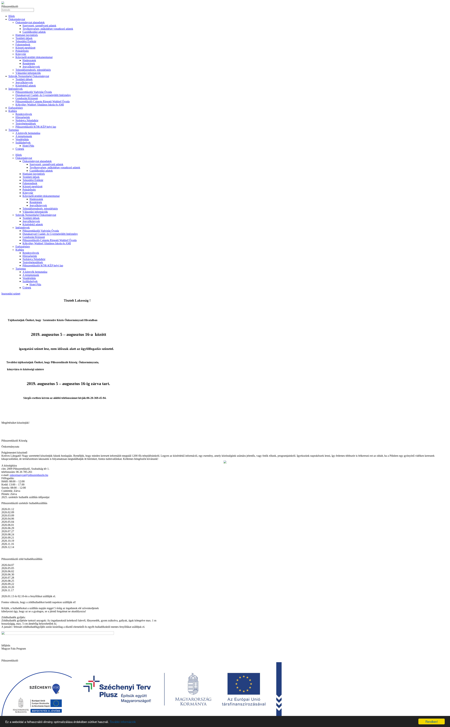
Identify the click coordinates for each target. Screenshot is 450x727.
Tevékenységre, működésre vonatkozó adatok (47, 28)
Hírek (11, 16)
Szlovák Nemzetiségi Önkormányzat (28, 76)
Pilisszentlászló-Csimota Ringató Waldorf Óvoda (42, 101)
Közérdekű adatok (25, 85)
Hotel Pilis (28, 145)
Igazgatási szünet (10, 293)
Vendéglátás (22, 139)
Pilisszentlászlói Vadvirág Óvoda (33, 91)
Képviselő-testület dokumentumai (34, 57)
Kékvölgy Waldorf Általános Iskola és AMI (39, 104)
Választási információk (28, 72)
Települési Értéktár (25, 41)
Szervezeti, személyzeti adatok (39, 25)
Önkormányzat (16, 19)
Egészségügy (15, 107)
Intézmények (15, 88)
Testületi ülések (24, 38)
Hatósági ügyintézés (26, 35)
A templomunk (23, 136)
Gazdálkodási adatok (34, 31)
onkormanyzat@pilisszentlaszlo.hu (29, 475)
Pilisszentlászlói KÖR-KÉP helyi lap (35, 126)
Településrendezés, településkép (33, 69)
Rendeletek (28, 63)
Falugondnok (22, 44)
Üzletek (19, 148)
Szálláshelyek (23, 142)
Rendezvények (23, 114)
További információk (123, 721)
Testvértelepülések (25, 123)
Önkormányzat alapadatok (30, 22)
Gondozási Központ (26, 98)
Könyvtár (20, 54)
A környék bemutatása (27, 133)
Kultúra (12, 110)
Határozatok (29, 60)
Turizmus (13, 129)
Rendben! (431, 721)
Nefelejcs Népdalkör (26, 120)
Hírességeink (22, 117)
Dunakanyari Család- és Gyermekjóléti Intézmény (43, 95)
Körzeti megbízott (25, 47)
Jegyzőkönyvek (31, 66)
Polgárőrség (22, 50)
